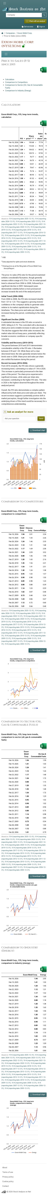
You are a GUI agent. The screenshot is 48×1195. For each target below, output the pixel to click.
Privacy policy (8, 1177)
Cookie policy (8, 1181)
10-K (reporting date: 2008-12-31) (24, 246)
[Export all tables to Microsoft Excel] (43, 70)
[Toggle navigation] (4, 3)
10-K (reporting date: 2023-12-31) (28, 221)
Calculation (9, 79)
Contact (5, 1186)
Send (41, 418)
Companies (10, 33)
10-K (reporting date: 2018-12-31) (24, 230)
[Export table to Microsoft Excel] (43, 123)
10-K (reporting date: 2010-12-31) (17, 244)
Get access (28, 27)
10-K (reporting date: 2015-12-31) (17, 235)
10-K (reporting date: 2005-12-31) (17, 252)
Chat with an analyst (35, 21)
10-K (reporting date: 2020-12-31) (17, 227)
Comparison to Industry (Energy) (18, 90)
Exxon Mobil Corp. (24, 33)
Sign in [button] (42, 27)
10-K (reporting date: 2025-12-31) (21, 219)
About (4, 1167)
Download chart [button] (38, 430)
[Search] (44, 15)
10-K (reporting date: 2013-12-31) (24, 238)
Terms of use (7, 1172)
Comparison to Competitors (16, 82)
